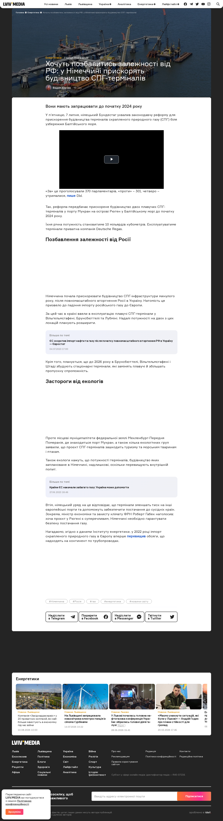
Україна (104, 4)
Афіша (16, 772)
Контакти (185, 751)
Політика (43, 756)
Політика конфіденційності (161, 756)
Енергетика (146, 4)
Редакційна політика (191, 756)
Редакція (151, 751)
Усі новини (51, 4)
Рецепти (18, 767)
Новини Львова (120, 712)
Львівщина (85, 4)
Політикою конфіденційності (19, 802)
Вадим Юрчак (62, 87)
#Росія (77, 601)
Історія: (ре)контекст (97, 773)
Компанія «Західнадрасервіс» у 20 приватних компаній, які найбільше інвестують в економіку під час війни (37, 720)
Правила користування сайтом (125, 763)
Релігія (93, 756)
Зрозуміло (14, 811)
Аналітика (124, 4)
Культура (95, 767)
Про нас (116, 751)
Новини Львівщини (28, 712)
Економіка (69, 756)
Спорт (93, 761)
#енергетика (112, 601)
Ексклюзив (19, 756)
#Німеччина (56, 601)
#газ (93, 601)
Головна (20, 12)
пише (71, 196)
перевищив (137, 536)
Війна (92, 751)
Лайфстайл (169, 4)
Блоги (42, 761)
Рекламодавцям (121, 756)
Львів (68, 4)
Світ (66, 761)
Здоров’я (44, 767)
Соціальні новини (44, 773)
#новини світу (138, 601)
